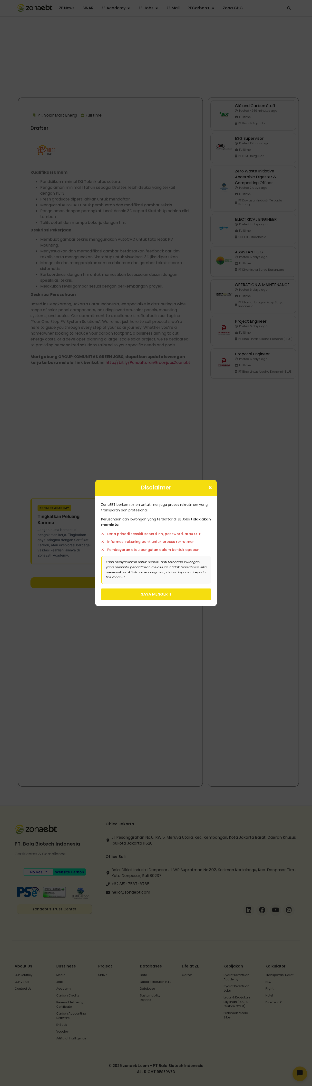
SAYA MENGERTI (156, 594)
